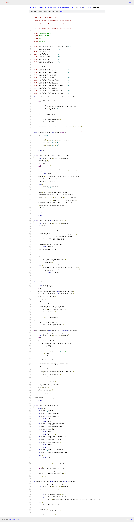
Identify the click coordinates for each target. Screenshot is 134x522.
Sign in (130, 2)
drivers (79, 7)
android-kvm (33, 7)
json (131, 519)
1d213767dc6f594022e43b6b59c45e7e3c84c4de (58, 7)
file (61, 11)
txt (127, 519)
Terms (18, 519)
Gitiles (9, 519)
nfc (84, 7)
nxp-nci (89, 7)
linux (40, 7)
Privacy (13, 519)
